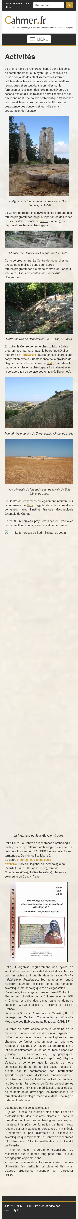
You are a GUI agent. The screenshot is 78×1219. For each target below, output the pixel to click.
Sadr (30, 505)
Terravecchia (29, 355)
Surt (49, 363)
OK (70, 5)
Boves (44, 221)
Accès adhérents (14, 3)
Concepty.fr (11, 1210)
